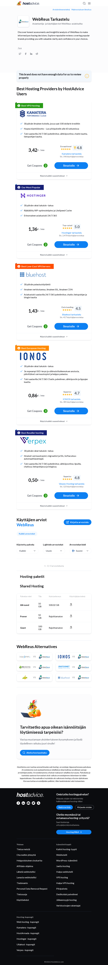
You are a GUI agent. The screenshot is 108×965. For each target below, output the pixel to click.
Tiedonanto (22, 883)
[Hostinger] (33, 196)
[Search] (84, 3)
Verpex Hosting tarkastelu (71, 483)
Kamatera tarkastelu (72, 153)
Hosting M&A (72, 832)
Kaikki (22, 550)
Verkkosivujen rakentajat (68, 905)
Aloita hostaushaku (36, 752)
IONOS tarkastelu (71, 399)
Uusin (49, 550)
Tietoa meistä (23, 849)
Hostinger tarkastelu (72, 232)
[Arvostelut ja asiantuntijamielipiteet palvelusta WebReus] (20, 54)
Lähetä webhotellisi (26, 871)
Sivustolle (69, 165)
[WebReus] (23, 21)
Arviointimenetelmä (61, 9)
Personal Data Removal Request (32, 888)
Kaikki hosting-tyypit (66, 849)
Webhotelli (61, 854)
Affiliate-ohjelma (25, 866)
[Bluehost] (33, 274)
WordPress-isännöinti (66, 860)
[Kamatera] (33, 114)
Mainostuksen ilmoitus (81, 9)
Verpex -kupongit (25, 950)
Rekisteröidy (64, 807)
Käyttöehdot (23, 900)
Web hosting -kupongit (28, 922)
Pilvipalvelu (61, 888)
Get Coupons (36, 165)
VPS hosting (62, 877)
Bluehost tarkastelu (71, 314)
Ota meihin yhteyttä (26, 854)
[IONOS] (33, 356)
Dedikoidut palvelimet (67, 894)
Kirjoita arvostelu (79, 522)
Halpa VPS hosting (65, 883)
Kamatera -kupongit (26, 927)
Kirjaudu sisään (84, 807)
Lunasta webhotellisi (26, 877)
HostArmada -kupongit (28, 933)
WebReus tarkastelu (50, 19)
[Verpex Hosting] (33, 441)
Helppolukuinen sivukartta (29, 860)
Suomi (79, 550)
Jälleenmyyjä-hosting (66, 900)
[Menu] (89, 3)
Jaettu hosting (63, 866)
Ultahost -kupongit (26, 944)
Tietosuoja (22, 894)
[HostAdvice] (28, 3)
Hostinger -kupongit (26, 938)
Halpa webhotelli (64, 871)
